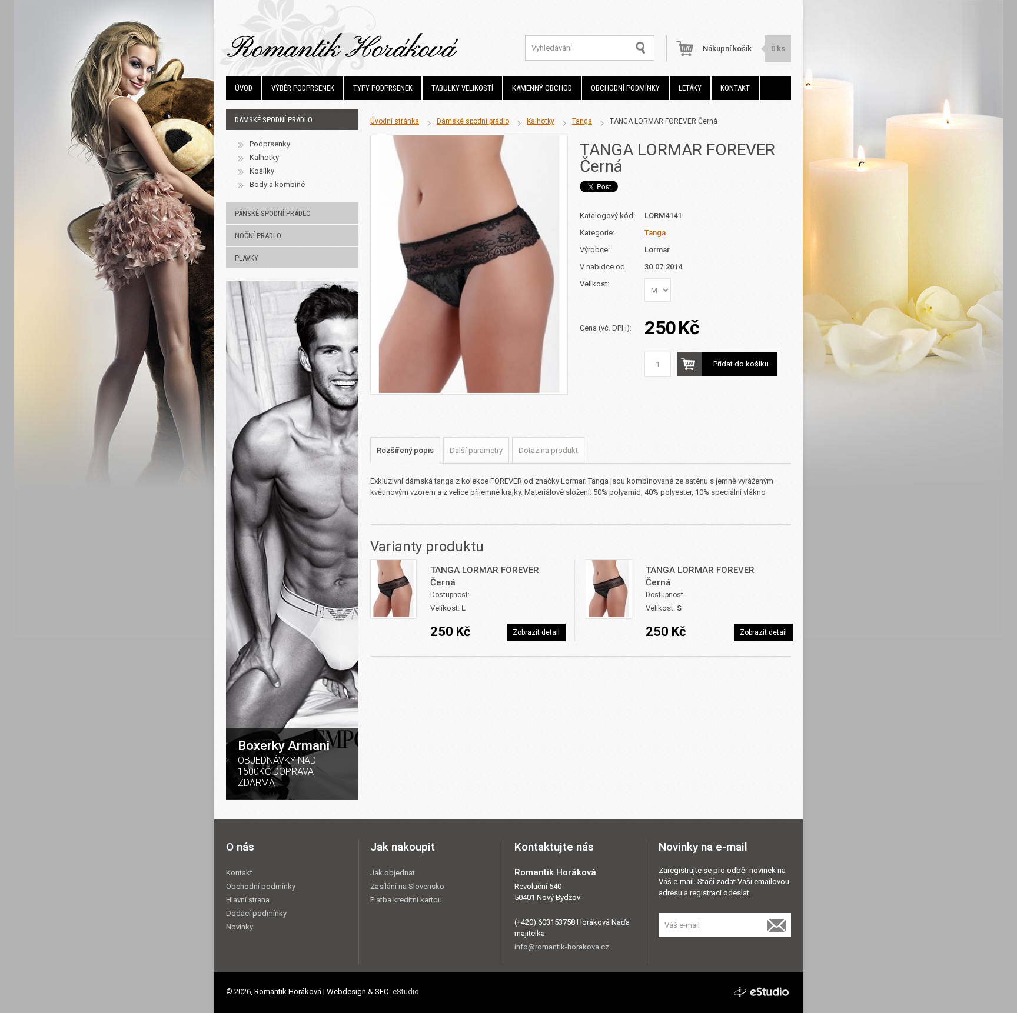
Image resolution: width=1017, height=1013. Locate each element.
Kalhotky (540, 121)
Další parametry (476, 450)
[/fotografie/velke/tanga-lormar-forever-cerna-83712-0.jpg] (469, 265)
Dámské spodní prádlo (473, 121)
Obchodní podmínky (625, 88)
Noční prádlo (258, 235)
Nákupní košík (744, 48)
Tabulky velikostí (462, 88)
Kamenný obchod (542, 88)
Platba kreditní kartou (406, 899)
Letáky (690, 88)
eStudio (406, 991)
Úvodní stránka (394, 121)
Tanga (582, 121)
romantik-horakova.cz (336, 43)
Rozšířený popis (405, 450)
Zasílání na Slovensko (407, 886)
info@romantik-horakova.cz (561, 946)
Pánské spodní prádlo (273, 213)
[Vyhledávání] (642, 48)
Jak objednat (392, 872)
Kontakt (735, 88)
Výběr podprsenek (302, 88)
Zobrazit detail (536, 632)
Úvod (243, 88)
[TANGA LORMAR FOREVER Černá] (393, 589)
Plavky (246, 258)
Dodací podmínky (256, 913)
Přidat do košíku (741, 363)
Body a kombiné (277, 184)
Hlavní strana (248, 899)
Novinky (239, 926)
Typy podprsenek (383, 88)
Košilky (262, 170)
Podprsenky (270, 143)
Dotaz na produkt (548, 450)
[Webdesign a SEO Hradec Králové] (761, 992)
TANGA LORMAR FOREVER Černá (663, 121)
